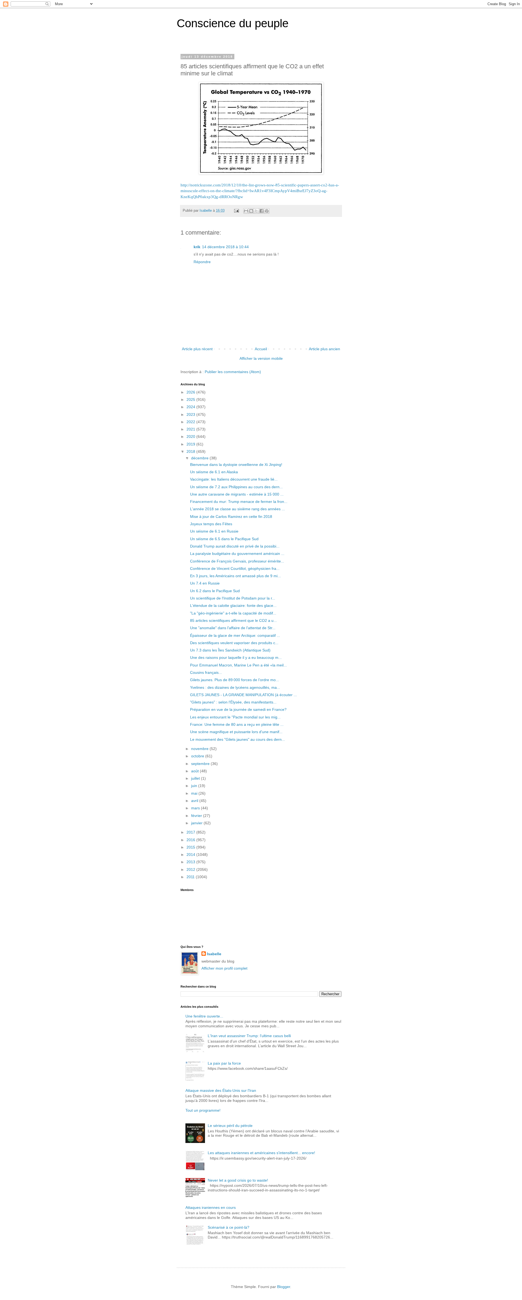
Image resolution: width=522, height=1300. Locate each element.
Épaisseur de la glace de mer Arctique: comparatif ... (235, 635)
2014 (191, 854)
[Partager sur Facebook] (261, 211)
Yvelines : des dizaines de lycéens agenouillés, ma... (235, 687)
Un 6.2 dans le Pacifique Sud (215, 591)
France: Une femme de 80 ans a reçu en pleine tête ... (237, 724)
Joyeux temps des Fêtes (211, 524)
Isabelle (214, 954)
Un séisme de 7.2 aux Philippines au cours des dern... (236, 487)
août (195, 771)
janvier (197, 823)
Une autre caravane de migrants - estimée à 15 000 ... (237, 494)
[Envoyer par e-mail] (246, 211)
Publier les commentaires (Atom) (233, 372)
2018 (191, 451)
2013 (191, 862)
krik (197, 247)
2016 (191, 840)
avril (195, 800)
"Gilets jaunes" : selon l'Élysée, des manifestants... (233, 702)
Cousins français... (206, 672)
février (197, 815)
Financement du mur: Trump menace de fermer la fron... (238, 501)
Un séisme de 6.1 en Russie (214, 531)
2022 (191, 422)
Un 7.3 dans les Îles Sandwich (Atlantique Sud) (230, 650)
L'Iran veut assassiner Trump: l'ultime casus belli (249, 1036)
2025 (191, 399)
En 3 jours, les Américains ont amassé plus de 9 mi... (235, 576)
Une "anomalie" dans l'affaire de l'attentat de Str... (232, 628)
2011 (191, 877)
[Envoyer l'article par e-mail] (236, 211)
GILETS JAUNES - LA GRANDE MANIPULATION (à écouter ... (243, 695)
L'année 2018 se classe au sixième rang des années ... (237, 509)
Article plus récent (197, 349)
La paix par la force (224, 1063)
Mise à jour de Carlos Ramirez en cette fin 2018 (231, 516)
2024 (191, 407)
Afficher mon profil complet (224, 968)
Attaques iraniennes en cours (210, 1207)
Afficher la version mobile (261, 358)
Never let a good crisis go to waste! (238, 1180)
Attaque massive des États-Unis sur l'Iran (220, 1090)
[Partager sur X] (256, 211)
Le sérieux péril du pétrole (230, 1125)
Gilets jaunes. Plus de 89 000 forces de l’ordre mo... (234, 680)
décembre (200, 458)
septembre (201, 763)
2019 (191, 444)
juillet (196, 778)
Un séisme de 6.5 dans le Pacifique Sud (224, 539)
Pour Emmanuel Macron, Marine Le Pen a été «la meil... (238, 665)
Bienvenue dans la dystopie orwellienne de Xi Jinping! (236, 464)
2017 (191, 832)
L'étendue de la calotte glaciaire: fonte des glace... (233, 605)
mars (196, 808)
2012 (191, 869)
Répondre (202, 262)
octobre (198, 756)
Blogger (283, 1286)
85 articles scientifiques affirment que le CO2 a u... (233, 620)
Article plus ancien (324, 349)
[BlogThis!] (251, 211)
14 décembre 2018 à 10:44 (225, 247)
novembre (200, 748)
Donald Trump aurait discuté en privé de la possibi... (234, 546)
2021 (191, 429)
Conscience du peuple (232, 23)
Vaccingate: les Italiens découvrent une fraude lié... (234, 479)
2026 (191, 392)
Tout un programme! (202, 1110)
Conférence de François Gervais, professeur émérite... (237, 561)
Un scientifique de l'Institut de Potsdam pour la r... (232, 598)
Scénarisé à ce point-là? (228, 1227)
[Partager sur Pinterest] (266, 211)
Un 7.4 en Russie (205, 583)
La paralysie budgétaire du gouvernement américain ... (237, 553)
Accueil (261, 349)
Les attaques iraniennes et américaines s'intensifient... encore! (261, 1153)
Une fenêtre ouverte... (204, 1016)
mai (194, 793)
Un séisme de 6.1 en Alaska (214, 472)
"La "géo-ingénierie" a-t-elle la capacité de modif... (233, 613)
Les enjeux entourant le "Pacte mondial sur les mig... (235, 717)
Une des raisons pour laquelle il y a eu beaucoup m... (236, 657)
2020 (191, 436)
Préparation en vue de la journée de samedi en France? (238, 709)
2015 (191, 847)
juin (194, 785)
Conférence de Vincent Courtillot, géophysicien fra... (234, 568)
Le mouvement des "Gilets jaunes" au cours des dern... (237, 739)
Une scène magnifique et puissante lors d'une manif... (236, 732)
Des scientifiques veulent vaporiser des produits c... (234, 643)
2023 (191, 414)
